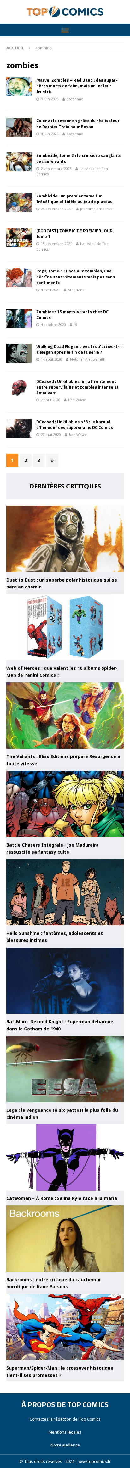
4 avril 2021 (50, 289)
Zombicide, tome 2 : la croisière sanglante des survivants (78, 158)
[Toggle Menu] (65, 30)
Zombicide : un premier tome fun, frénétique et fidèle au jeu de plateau (74, 198)
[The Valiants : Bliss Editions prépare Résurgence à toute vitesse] (65, 715)
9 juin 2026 (49, 98)
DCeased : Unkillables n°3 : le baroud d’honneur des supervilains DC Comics (74, 424)
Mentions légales (65, 1432)
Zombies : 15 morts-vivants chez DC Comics (72, 314)
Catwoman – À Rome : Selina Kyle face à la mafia (61, 1198)
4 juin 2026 (49, 133)
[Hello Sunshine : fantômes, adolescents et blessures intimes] (65, 892)
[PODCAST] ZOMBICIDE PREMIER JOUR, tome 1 (75, 233)
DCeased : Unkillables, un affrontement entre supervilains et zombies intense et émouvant (77, 387)
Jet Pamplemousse (96, 208)
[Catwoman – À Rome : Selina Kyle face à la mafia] (65, 1157)
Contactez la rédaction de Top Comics (65, 1419)
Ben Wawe (77, 399)
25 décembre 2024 (56, 208)
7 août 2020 (50, 399)
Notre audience (65, 1445)
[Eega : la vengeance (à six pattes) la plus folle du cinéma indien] (65, 1069)
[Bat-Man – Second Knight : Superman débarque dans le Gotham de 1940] (65, 981)
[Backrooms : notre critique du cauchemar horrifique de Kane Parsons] (65, 1238)
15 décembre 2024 (56, 243)
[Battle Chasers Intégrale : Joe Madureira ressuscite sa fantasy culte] (65, 804)
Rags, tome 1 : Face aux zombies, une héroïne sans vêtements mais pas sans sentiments (75, 276)
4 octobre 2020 (53, 324)
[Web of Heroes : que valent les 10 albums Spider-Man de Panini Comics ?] (65, 627)
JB (75, 324)
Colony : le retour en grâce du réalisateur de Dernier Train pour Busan (78, 123)
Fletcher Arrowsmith (87, 359)
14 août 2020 (51, 359)
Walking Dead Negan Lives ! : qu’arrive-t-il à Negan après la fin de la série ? (79, 349)
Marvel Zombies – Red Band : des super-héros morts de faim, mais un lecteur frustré (77, 86)
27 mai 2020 (51, 434)
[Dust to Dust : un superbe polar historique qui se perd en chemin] (65, 539)
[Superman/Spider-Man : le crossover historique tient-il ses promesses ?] (65, 1327)
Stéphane (75, 98)
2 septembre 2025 (56, 168)
